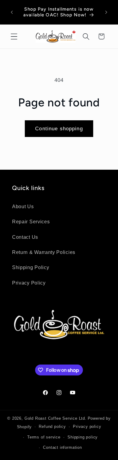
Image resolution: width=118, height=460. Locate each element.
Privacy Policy (29, 282)
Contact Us (25, 237)
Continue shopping (59, 128)
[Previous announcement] (11, 12)
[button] (14, 36)
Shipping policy (82, 437)
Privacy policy (87, 427)
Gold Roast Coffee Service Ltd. (56, 418)
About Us (23, 206)
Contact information (62, 447)
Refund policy (52, 427)
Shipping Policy (30, 267)
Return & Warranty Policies (43, 252)
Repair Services (31, 221)
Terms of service (44, 437)
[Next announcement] (106, 12)
